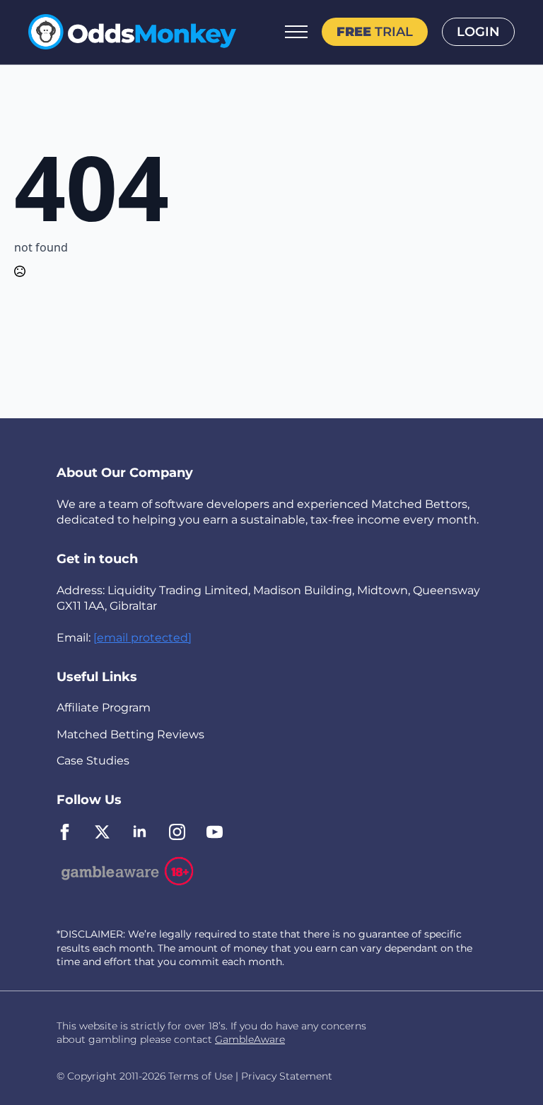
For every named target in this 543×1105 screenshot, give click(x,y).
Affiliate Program (104, 707)
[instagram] (177, 832)
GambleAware (250, 1039)
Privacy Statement (286, 1076)
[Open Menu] (296, 31)
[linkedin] (140, 832)
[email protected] (142, 637)
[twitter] (102, 832)
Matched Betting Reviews (130, 734)
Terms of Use (200, 1076)
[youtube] (214, 832)
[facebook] (65, 832)
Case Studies (93, 760)
